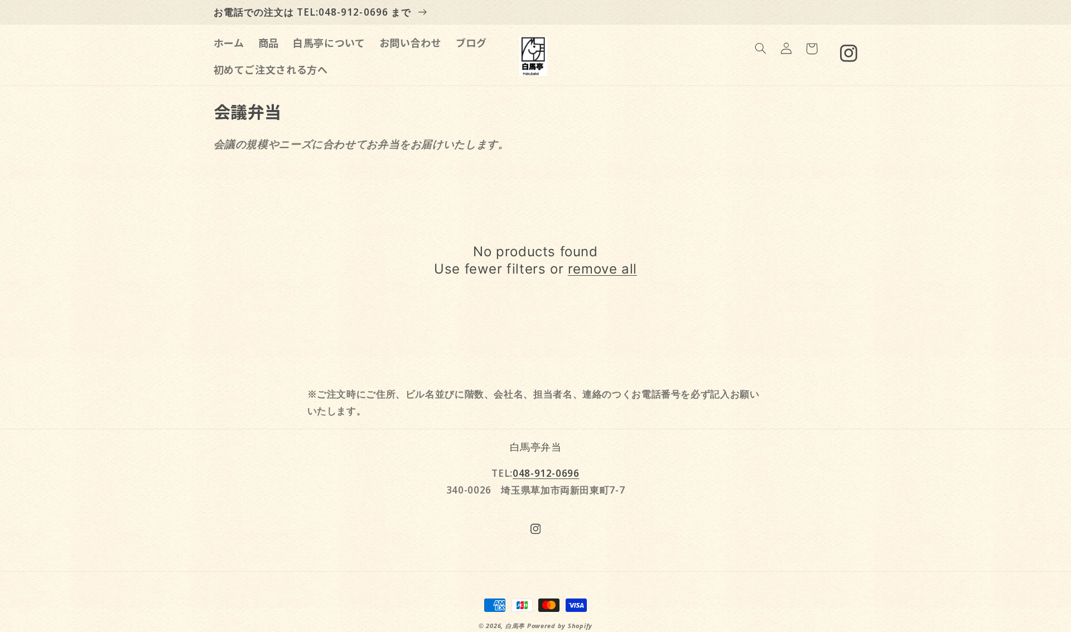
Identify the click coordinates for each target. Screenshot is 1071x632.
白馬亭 (515, 626)
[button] (760, 48)
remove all (602, 269)
